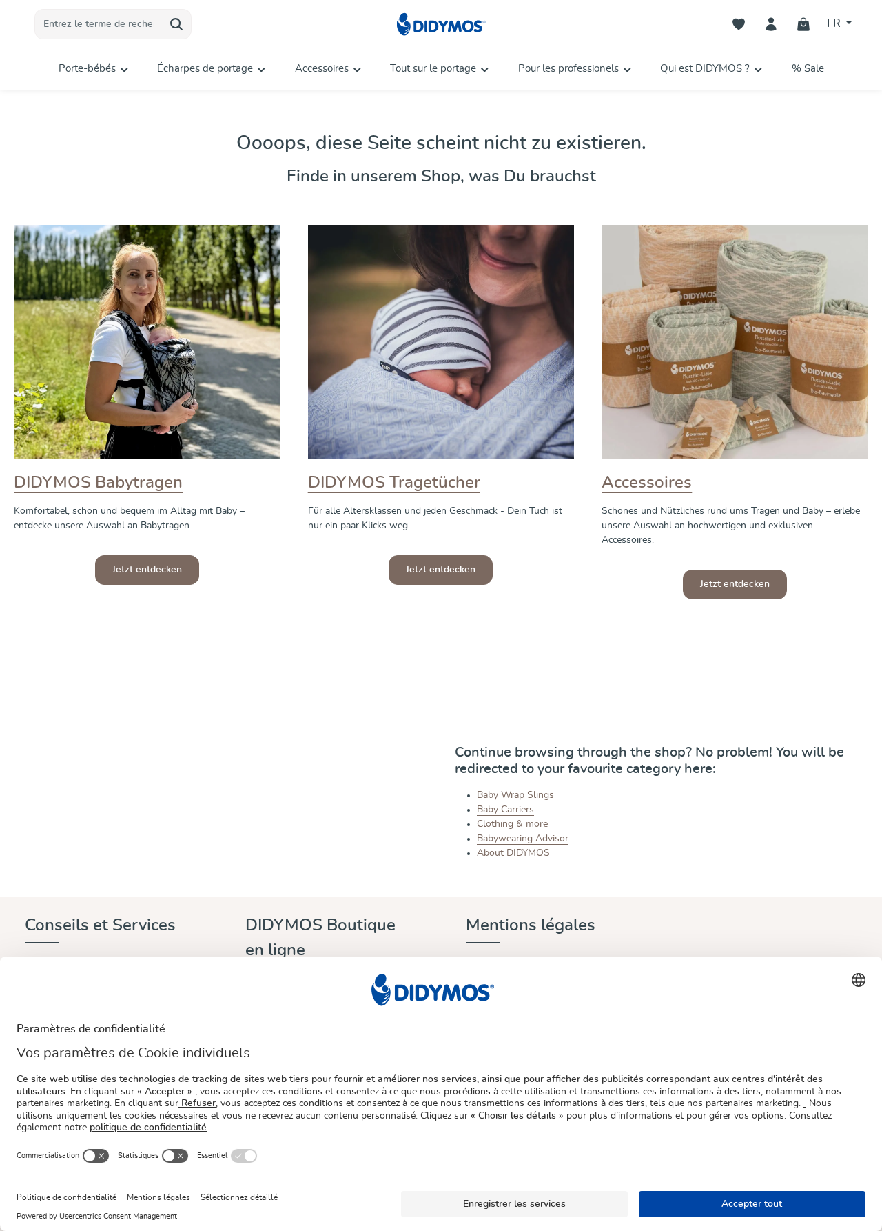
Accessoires (647, 482)
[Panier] (804, 24)
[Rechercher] (177, 24)
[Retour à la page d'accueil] (440, 24)
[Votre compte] (771, 24)
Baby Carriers (505, 809)
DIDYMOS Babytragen (98, 482)
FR (835, 23)
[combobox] (98, 24)
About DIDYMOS (513, 853)
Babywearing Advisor (522, 838)
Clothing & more (512, 824)
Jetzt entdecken (147, 569)
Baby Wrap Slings (515, 795)
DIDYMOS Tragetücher (394, 482)
